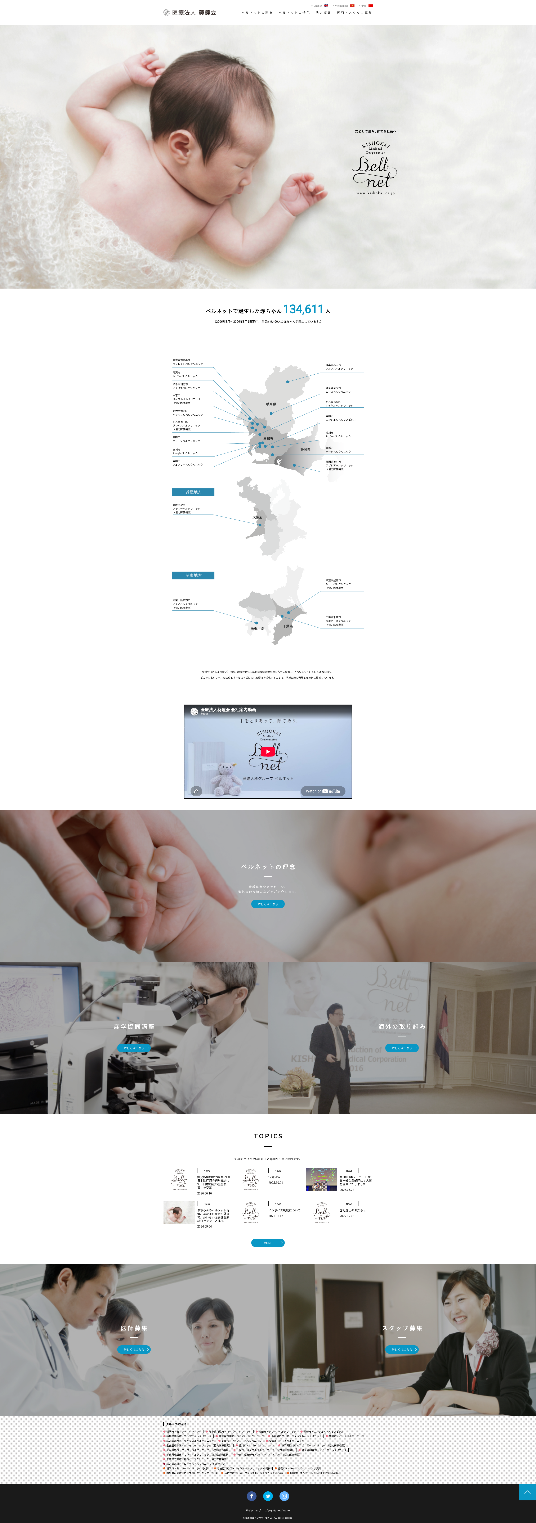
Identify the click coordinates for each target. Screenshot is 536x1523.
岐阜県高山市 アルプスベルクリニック (339, 366)
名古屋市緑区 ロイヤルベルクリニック (339, 403)
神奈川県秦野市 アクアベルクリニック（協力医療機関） (185, 603)
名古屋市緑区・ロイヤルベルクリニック (241, 1436)
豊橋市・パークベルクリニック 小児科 (299, 1468)
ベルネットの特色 (295, 12)
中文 (363, 5)
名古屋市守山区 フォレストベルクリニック (188, 362)
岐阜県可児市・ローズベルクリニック (230, 1431)
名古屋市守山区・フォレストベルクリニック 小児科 (253, 1473)
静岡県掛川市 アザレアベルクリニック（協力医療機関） (339, 465)
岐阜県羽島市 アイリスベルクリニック (186, 386)
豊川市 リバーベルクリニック (338, 434)
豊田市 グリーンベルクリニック (186, 439)
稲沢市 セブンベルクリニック (185, 374)
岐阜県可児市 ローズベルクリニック (338, 389)
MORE (268, 1243)
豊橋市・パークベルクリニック (346, 1436)
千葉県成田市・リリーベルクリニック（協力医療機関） (197, 1454)
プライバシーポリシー (277, 1510)
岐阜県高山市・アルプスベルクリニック (188, 1436)
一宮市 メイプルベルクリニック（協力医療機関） (186, 399)
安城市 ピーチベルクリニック (185, 451)
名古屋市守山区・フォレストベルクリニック (296, 1436)
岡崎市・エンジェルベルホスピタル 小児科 (314, 1473)
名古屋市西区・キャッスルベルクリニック (190, 1440)
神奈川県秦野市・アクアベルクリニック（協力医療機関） (269, 1454)
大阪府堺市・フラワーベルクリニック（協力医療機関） (197, 1450)
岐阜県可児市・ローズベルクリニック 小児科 (191, 1473)
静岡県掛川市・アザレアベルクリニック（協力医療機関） (314, 1445)
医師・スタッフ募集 (355, 12)
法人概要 (324, 12)
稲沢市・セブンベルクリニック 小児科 (188, 1468)
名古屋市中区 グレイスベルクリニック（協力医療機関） (186, 425)
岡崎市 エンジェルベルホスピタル (341, 417)
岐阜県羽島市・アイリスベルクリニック (324, 1450)
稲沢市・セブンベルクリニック (184, 1431)
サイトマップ (253, 1510)
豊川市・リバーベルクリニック (256, 1445)
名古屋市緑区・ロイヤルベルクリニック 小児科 (244, 1468)
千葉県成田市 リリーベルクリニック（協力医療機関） (338, 583)
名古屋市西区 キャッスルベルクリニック (188, 412)
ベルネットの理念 (257, 12)
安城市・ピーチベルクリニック (286, 1440)
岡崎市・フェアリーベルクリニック (242, 1440)
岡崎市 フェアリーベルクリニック (188, 462)
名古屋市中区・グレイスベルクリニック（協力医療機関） (199, 1445)
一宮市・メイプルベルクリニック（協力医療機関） (265, 1450)
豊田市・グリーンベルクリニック (277, 1431)
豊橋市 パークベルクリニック (338, 449)
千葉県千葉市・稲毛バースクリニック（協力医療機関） (197, 1459)
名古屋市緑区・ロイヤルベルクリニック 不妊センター (196, 1463)
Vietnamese (341, 5)
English (318, 5)
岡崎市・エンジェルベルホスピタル (324, 1431)
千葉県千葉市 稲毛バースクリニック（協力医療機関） (338, 620)
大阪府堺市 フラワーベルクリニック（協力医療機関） (186, 508)
